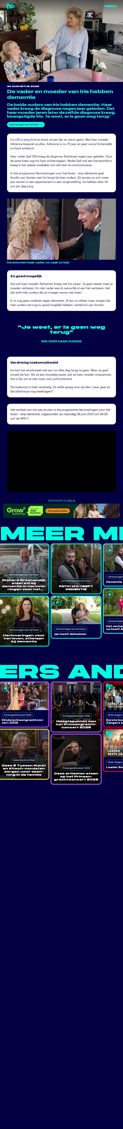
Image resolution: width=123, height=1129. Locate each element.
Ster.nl (71, 500)
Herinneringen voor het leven (24, 124)
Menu (111, 6)
